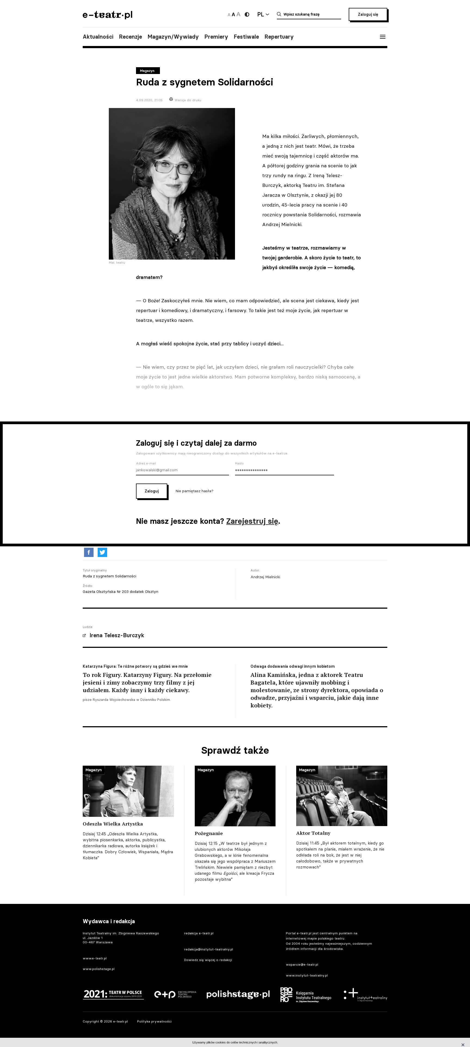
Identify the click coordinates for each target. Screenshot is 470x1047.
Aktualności (98, 36)
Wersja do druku (188, 100)
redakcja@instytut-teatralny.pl (208, 949)
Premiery (216, 36)
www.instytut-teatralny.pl (307, 975)
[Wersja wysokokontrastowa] (247, 14)
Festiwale (246, 36)
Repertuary (279, 36)
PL (260, 14)
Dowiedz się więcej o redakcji (208, 960)
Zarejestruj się (252, 521)
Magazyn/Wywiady (173, 36)
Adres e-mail (146, 463)
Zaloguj (152, 491)
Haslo (239, 463)
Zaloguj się (368, 14)
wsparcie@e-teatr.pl (302, 964)
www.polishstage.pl (99, 969)
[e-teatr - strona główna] (107, 17)
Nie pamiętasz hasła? (194, 490)
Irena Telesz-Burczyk (116, 635)
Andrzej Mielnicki (265, 576)
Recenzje (130, 36)
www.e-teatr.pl (95, 958)
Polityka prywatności (154, 1021)
